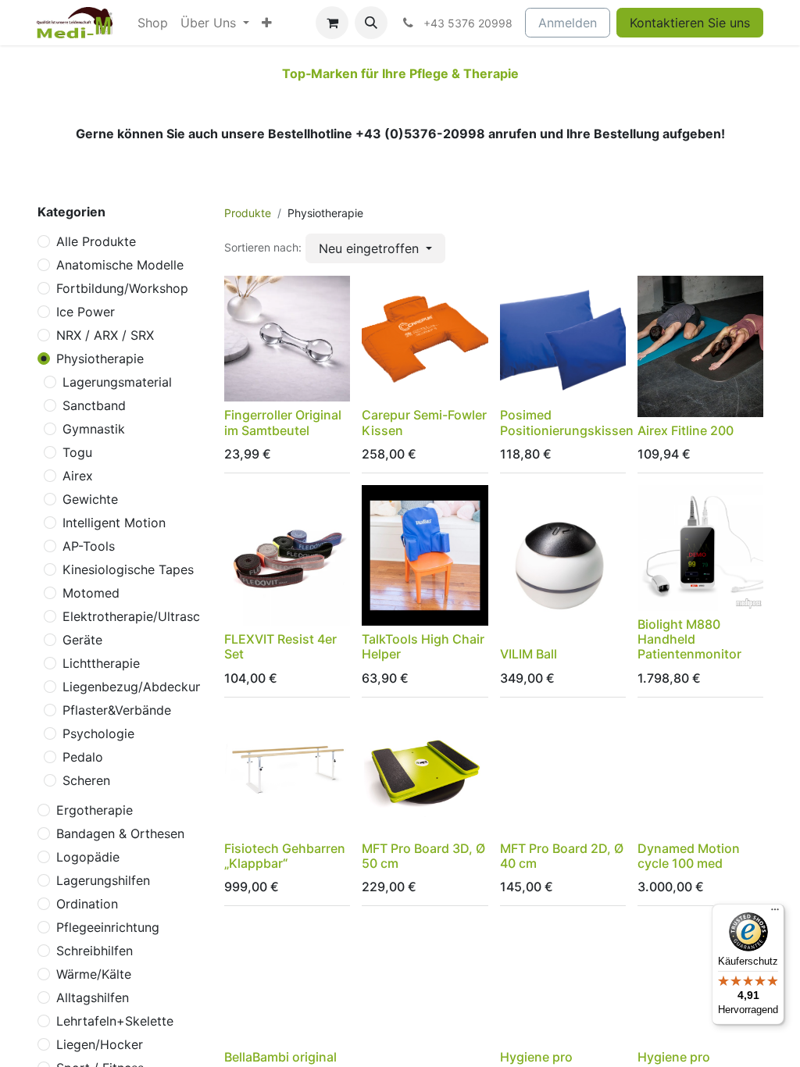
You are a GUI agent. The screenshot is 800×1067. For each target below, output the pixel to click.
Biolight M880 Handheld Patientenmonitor (689, 639)
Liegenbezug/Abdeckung (136, 686)
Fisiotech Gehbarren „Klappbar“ (284, 855)
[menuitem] (152, 22)
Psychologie (98, 733)
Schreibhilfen (94, 950)
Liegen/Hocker (99, 1044)
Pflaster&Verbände (116, 710)
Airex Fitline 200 (686, 430)
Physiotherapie (100, 358)
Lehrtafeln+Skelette (114, 1021)
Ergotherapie (94, 810)
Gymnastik (93, 429)
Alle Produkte (96, 241)
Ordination (87, 904)
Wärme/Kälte (93, 974)
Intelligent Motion (114, 522)
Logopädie (88, 857)
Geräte (82, 640)
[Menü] (775, 913)
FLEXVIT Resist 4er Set (280, 646)
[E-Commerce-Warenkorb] (332, 22)
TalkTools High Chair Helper (423, 646)
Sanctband (94, 405)
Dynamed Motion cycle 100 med (689, 855)
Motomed (91, 593)
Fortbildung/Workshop (122, 288)
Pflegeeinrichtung (107, 927)
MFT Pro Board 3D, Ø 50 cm (423, 855)
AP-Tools (88, 546)
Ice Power (85, 311)
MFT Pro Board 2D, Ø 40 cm (561, 855)
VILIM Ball (528, 654)
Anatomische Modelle (120, 265)
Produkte (247, 212)
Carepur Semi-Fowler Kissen (424, 422)
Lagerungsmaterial (117, 382)
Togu (77, 452)
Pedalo (82, 757)
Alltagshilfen (92, 997)
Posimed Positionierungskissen (567, 422)
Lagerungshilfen (103, 880)
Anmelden (567, 22)
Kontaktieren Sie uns (690, 22)
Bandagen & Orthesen (120, 833)
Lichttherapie (101, 663)
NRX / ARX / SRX (105, 335)
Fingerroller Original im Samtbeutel (282, 422)
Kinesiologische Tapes (128, 569)
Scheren (86, 780)
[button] (371, 22)
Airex (77, 476)
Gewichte (90, 499)
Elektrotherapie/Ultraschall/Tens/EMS (173, 616)
